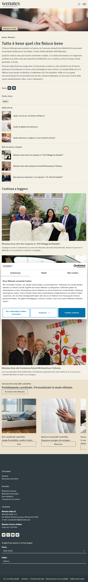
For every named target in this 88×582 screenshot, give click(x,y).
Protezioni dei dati (37, 578)
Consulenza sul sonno (11, 499)
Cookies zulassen (72, 313)
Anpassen (43, 313)
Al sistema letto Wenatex (15, 391)
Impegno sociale (9, 28)
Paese (4, 547)
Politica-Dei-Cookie (77, 578)
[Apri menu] (84, 4)
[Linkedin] (17, 535)
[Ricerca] (79, 4)
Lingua (4, 557)
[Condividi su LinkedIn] (14, 88)
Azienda (5, 476)
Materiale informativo (10, 493)
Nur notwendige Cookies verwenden (16, 312)
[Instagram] (8, 535)
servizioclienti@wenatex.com (19, 519)
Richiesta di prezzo (9, 491)
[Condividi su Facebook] (9, 88)
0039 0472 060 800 (9, 527)
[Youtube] (13, 535)
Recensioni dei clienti (10, 478)
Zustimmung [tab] (15, 273)
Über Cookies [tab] (72, 273)
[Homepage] (11, 4)
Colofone (24, 578)
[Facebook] (4, 535)
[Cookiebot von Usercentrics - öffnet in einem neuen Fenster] (75, 266)
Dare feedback (7, 496)
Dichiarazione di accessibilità (57, 578)
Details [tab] (44, 273)
